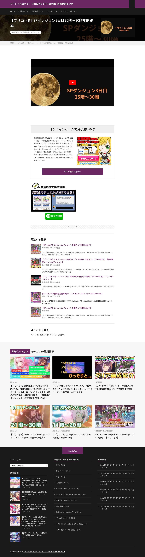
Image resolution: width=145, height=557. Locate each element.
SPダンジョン (35, 32)
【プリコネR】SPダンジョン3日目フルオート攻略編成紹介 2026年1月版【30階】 (114, 387)
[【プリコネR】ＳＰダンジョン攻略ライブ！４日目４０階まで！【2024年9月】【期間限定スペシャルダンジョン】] (36, 263)
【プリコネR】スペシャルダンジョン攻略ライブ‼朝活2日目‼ (66, 308)
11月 (101, 476)
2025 (101, 473)
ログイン (51, 335)
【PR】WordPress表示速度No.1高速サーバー (72, 524)
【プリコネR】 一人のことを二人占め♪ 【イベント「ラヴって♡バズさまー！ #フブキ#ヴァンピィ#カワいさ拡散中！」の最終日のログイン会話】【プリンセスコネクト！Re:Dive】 (35, 521)
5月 (117, 465)
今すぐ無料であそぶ (72, 172)
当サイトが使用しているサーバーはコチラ (71, 494)
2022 (101, 498)
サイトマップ (52, 11)
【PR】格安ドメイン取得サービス (68, 530)
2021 (101, 506)
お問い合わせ (23, 11)
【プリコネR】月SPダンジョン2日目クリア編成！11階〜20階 (71, 436)
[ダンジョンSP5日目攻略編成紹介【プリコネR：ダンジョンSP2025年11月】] (36, 297)
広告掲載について (37, 11)
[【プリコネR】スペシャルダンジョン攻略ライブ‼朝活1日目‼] (36, 249)
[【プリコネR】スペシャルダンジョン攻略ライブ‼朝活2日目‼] (36, 312)
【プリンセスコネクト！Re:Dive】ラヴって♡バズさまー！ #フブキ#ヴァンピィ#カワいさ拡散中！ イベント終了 (34, 507)
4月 (114, 465)
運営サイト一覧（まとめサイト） (68, 488)
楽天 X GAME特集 (62, 506)
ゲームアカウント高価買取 (65, 518)
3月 (111, 465)
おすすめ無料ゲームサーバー (66, 500)
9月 (129, 473)
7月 (123, 465)
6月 (120, 465)
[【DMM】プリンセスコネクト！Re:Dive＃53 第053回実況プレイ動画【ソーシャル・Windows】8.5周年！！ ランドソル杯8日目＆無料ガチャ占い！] (15, 482)
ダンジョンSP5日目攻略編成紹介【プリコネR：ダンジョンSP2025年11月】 (72, 294)
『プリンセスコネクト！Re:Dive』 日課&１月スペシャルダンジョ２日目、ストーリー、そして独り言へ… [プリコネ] (72, 389)
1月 (105, 465)
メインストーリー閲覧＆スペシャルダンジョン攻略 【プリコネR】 (115, 436)
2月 (108, 465)
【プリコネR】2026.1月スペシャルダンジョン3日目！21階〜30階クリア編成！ (30, 436)
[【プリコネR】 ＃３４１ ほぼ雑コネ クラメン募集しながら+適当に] (15, 537)
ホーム (12, 11)
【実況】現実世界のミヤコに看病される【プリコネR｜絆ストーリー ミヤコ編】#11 (34, 494)
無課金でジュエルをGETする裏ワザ (68, 512)
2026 (101, 465)
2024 (101, 481)
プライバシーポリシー (69, 11)
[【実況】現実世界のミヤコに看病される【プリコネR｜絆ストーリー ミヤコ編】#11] (15, 496)
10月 (132, 473)
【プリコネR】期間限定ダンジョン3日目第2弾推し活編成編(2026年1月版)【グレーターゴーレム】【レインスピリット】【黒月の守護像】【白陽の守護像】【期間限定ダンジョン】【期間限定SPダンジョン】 (30, 392)
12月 (105, 476)
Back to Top (72, 451)
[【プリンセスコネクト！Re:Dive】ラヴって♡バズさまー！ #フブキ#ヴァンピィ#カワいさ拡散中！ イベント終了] (15, 509)
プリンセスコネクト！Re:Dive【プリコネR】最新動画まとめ (44, 552)
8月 (126, 465)
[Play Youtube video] (72, 82)
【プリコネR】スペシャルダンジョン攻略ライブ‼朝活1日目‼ (66, 245)
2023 (101, 490)
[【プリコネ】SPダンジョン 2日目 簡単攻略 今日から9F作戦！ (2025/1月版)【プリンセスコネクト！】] (36, 280)
